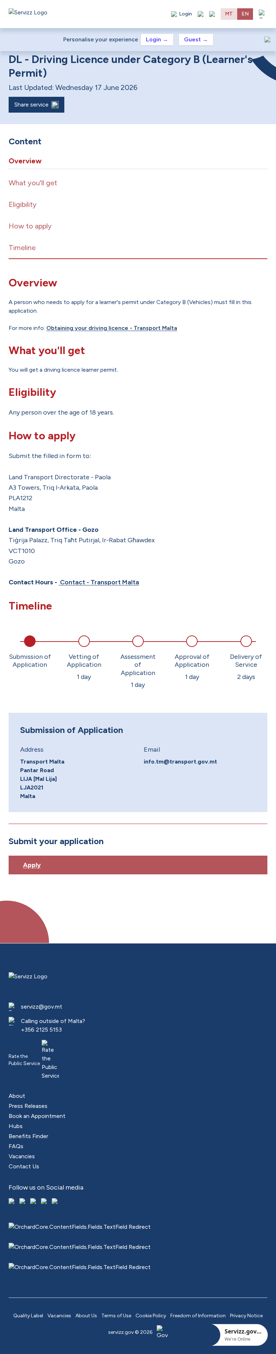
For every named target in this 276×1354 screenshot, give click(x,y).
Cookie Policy (150, 1316)
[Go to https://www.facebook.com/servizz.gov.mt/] (12, 1201)
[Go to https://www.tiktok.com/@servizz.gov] (33, 1201)
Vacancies (22, 1156)
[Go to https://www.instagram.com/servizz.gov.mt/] (23, 1201)
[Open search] (212, 14)
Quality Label (28, 1316)
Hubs (16, 1126)
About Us (86, 1316)
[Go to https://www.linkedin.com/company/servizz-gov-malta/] (55, 1201)
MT (229, 14)
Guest (196, 39)
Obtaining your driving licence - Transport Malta (111, 328)
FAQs (16, 1146)
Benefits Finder (28, 1136)
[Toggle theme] (200, 14)
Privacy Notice (246, 1316)
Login (157, 39)
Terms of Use (116, 1316)
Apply (32, 865)
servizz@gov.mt (41, 1006)
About (17, 1095)
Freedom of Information (198, 1316)
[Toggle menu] (263, 14)
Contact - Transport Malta (99, 582)
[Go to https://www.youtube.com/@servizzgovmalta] (44, 1201)
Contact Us (24, 1166)
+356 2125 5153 (41, 1029)
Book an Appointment (37, 1116)
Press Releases (28, 1105)
